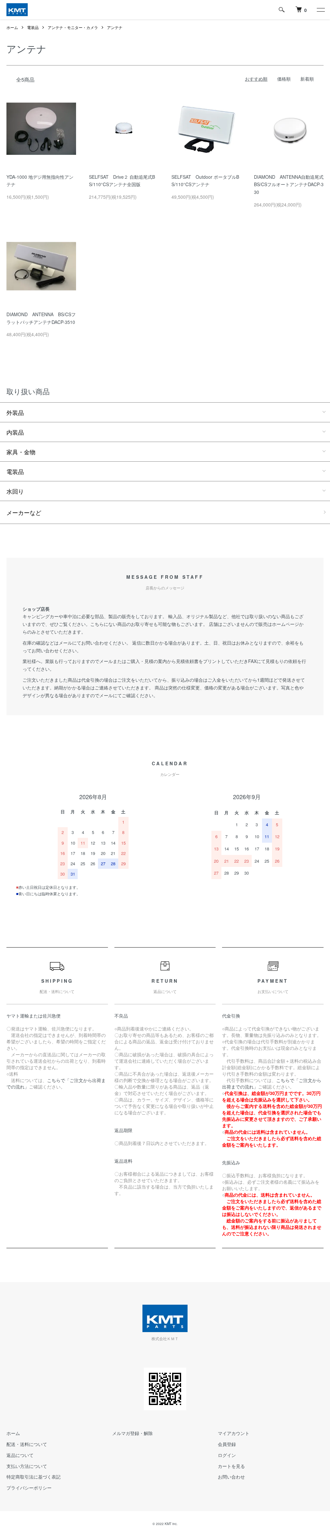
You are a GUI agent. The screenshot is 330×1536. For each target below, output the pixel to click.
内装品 (15, 432)
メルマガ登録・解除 (132, 1433)
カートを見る (231, 1466)
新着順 (307, 78)
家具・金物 (20, 451)
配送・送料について (26, 1444)
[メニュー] (320, 9)
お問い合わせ (231, 1476)
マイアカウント (233, 1433)
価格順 (284, 78)
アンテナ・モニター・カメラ (73, 27)
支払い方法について (26, 1466)
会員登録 (227, 1444)
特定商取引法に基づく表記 (33, 1476)
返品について (20, 1455)
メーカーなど (23, 512)
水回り (15, 491)
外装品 (15, 412)
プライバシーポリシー (29, 1487)
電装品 (33, 27)
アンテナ (114, 27)
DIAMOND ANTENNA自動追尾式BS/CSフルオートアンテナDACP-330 (289, 185)
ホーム (12, 27)
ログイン (227, 1455)
